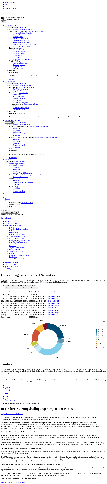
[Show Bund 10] (99, 336)
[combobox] (10, 210)
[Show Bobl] (98, 344)
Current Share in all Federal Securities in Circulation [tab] (21, 288)
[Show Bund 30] (99, 330)
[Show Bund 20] (99, 332)
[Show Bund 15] (99, 334)
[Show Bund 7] (99, 338)
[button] (11, 25)
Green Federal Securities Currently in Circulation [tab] (20, 285)
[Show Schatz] (99, 346)
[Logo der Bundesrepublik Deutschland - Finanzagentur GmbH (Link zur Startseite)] (12, 19)
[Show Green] (99, 342)
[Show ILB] (98, 340)
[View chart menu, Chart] (103, 320)
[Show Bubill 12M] (100, 348)
